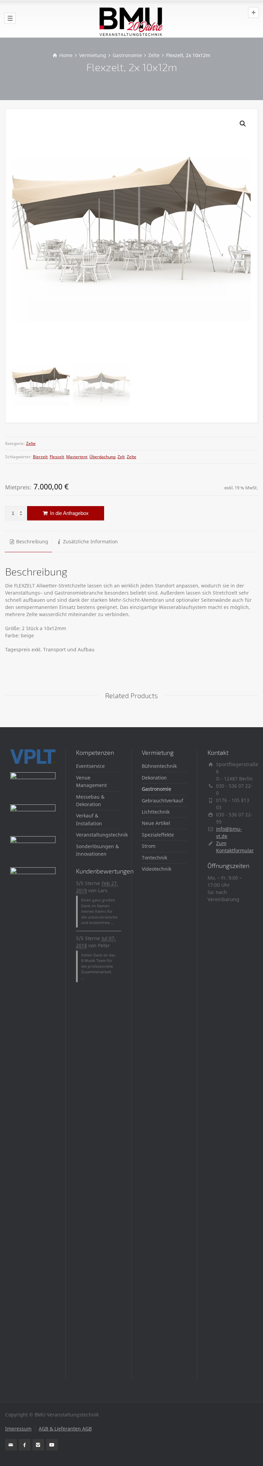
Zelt (121, 457)
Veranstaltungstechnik (102, 834)
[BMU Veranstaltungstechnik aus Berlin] (131, 19)
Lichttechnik (156, 812)
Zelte (31, 443)
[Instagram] (38, 1445)
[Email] (11, 1445)
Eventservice (90, 766)
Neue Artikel (156, 823)
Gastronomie (156, 789)
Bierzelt (40, 457)
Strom (148, 846)
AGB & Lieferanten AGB (65, 1428)
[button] (243, 124)
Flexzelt (57, 457)
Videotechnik (156, 869)
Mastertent (76, 457)
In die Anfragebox (69, 513)
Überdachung (102, 457)
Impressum (18, 1428)
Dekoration (154, 777)
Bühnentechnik (159, 766)
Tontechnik (154, 857)
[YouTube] (52, 1445)
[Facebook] (24, 1445)
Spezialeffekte (158, 834)
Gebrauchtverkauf (162, 800)
